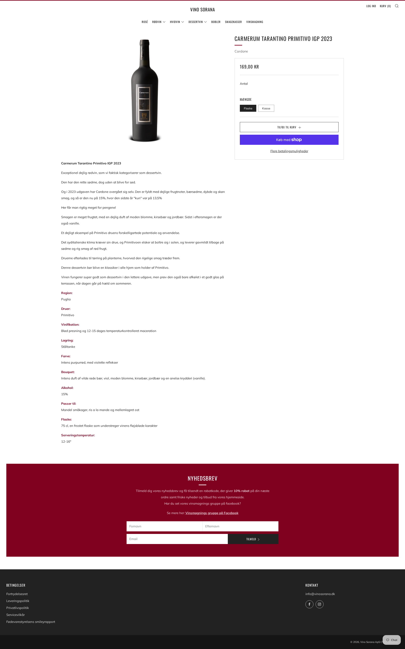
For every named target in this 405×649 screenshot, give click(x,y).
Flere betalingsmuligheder (289, 151)
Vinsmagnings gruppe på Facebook (211, 513)
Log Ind (371, 6)
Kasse (266, 108)
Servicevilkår (15, 615)
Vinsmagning (254, 22)
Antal (244, 83)
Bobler (216, 22)
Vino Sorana (202, 9)
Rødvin (157, 22)
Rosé (145, 22)
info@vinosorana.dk (320, 594)
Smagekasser (233, 22)
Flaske (248, 108)
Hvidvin (175, 22)
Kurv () (385, 6)
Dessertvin (196, 22)
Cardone (241, 51)
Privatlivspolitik (17, 608)
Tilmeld (251, 539)
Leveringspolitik (17, 601)
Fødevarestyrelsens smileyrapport (30, 622)
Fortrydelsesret (17, 594)
